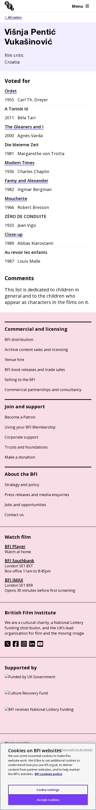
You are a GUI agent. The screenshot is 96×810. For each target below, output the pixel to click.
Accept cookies (48, 800)
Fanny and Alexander (26, 180)
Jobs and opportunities (25, 504)
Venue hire (14, 359)
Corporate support (21, 437)
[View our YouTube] (40, 645)
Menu (77, 6)
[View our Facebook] (16, 645)
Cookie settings (48, 790)
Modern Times (19, 162)
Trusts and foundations (26, 447)
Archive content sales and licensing (36, 349)
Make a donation (20, 457)
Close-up (14, 234)
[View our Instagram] (24, 645)
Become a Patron (20, 417)
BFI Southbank (19, 560)
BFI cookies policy (48, 774)
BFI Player (15, 546)
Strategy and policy (22, 484)
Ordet (11, 91)
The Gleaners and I (24, 126)
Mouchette (16, 198)
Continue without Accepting (74, 749)
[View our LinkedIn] (32, 645)
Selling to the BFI (20, 379)
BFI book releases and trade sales (35, 369)
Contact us (14, 514)
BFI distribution (19, 339)
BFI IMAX (14, 580)
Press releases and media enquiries (37, 494)
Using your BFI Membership (30, 427)
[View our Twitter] (7, 645)
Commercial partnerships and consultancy (43, 389)
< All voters (13, 17)
